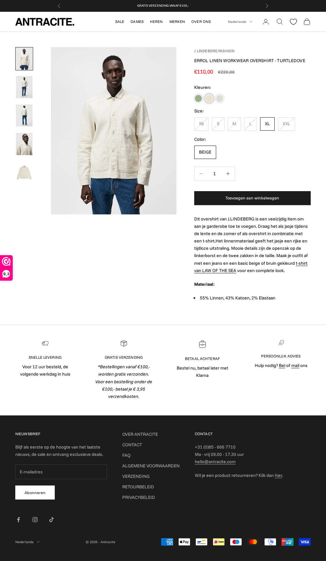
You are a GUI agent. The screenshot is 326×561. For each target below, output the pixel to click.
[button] (198, 98)
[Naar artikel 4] (24, 143)
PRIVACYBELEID (138, 497)
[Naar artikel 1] (24, 58)
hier (278, 475)
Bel (282, 365)
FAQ (126, 455)
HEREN (156, 21)
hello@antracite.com (215, 461)
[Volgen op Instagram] (35, 519)
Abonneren (35, 492)
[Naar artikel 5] (24, 172)
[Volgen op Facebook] (18, 519)
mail (295, 365)
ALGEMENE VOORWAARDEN (151, 466)
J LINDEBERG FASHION (214, 50)
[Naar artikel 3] (24, 115)
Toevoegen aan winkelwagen (252, 197)
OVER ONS (201, 21)
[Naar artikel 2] (24, 87)
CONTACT (132, 445)
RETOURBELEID (138, 487)
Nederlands (237, 21)
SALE (119, 21)
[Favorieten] (293, 21)
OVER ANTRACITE (140, 434)
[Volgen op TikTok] (51, 519)
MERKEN (177, 21)
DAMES (137, 21)
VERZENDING (136, 476)
